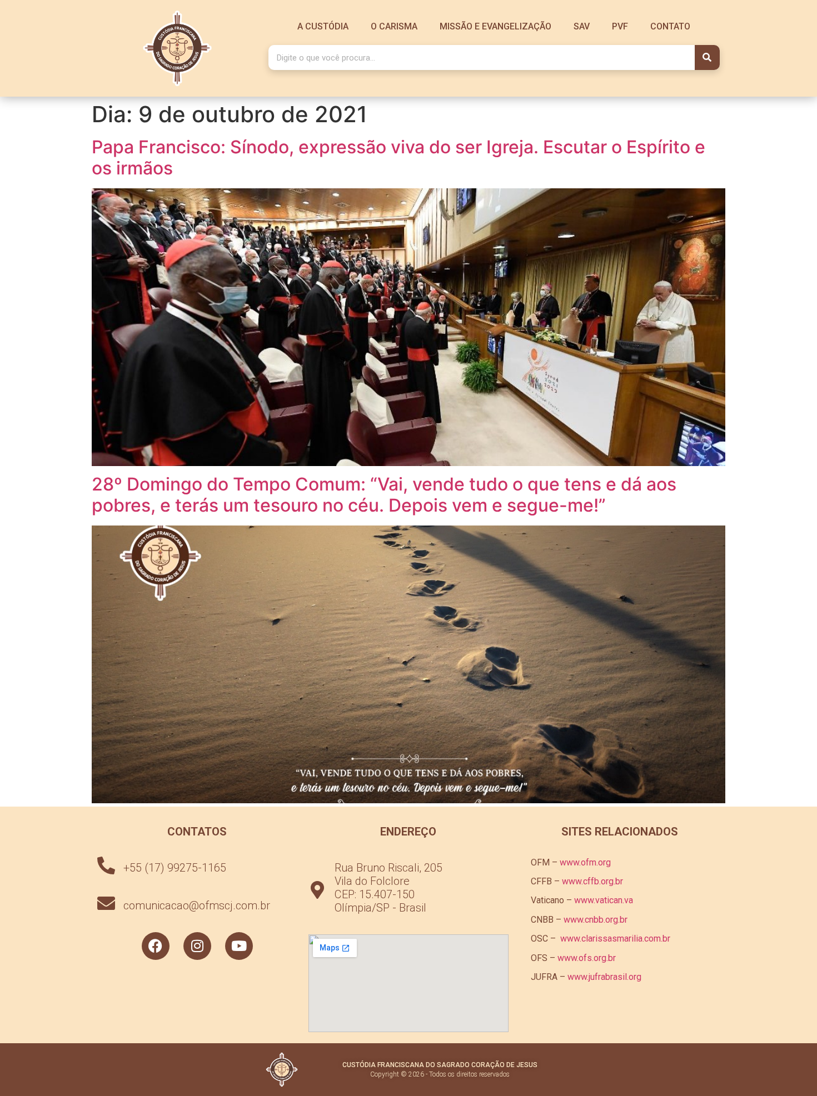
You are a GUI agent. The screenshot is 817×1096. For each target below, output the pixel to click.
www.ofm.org (585, 862)
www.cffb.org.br (592, 881)
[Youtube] (239, 946)
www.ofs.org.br (586, 958)
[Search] (707, 57)
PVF (620, 26)
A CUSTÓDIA (322, 26)
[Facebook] (156, 946)
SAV (582, 26)
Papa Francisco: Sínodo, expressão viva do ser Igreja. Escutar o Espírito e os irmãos (398, 157)
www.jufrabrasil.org (604, 977)
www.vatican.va (603, 900)
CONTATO (670, 26)
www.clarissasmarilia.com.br (615, 938)
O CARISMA (394, 26)
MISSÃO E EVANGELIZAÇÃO (495, 26)
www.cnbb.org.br (595, 919)
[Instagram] (197, 946)
